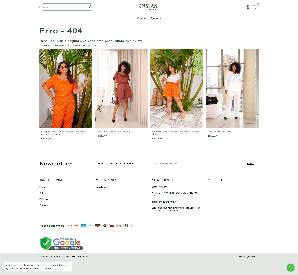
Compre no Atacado (149, 18)
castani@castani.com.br (164, 201)
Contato (43, 205)
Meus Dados (102, 187)
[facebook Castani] (215, 180)
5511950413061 (159, 187)
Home (42, 187)
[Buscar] (90, 6)
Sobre (42, 193)
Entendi (49, 268)
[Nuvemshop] (248, 256)
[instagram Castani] (209, 180)
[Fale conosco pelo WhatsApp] (291, 268)
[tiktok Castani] (221, 180)
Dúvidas (43, 199)
